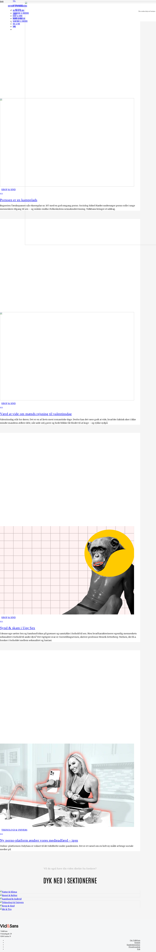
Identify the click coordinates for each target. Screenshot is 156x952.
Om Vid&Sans (135, 940)
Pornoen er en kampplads (18, 200)
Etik (138, 949)
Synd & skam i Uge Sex (17, 628)
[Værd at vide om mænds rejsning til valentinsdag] (67, 399)
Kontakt (137, 942)
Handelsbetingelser (133, 945)
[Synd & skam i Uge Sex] (67, 613)
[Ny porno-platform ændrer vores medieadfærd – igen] (67, 826)
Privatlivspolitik (134, 947)
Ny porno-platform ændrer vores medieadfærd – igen (39, 840)
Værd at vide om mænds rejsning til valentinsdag (36, 414)
